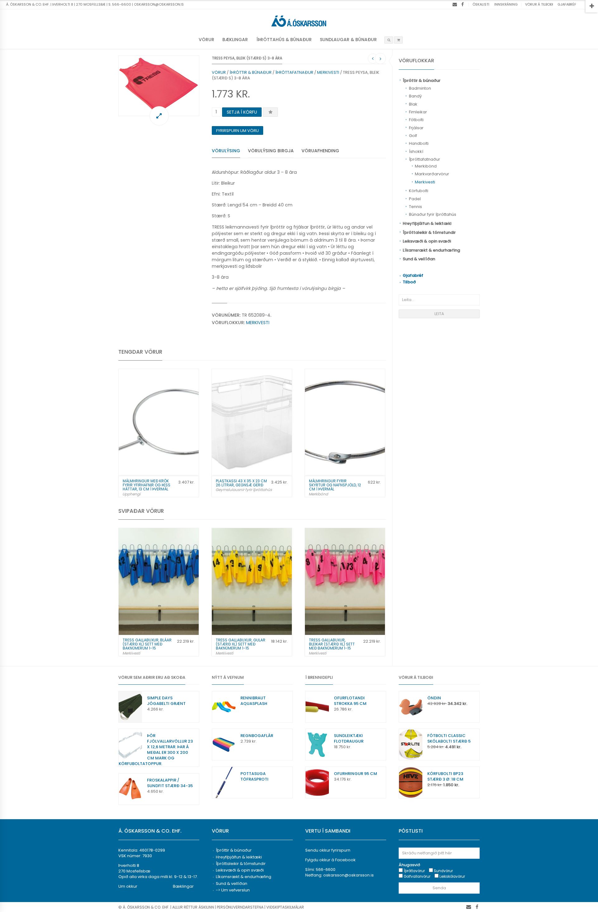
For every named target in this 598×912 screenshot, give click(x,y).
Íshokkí (416, 151)
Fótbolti (416, 120)
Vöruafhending (320, 151)
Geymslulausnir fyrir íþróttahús (244, 489)
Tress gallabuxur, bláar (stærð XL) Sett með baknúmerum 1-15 (147, 644)
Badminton (420, 88)
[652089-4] (158, 85)
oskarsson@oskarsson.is (348, 875)
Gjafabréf (567, 4)
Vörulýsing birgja (271, 151)
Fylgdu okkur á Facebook (330, 860)
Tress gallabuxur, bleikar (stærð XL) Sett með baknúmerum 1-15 (332, 644)
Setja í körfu (242, 112)
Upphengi (131, 494)
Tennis (415, 207)
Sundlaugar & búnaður (348, 39)
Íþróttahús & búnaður (284, 39)
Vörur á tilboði (539, 4)
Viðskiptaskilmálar (285, 907)
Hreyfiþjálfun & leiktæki (427, 223)
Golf (413, 136)
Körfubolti (418, 191)
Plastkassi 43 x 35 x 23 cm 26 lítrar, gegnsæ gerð (241, 483)
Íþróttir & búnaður (421, 80)
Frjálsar (416, 128)
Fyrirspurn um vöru (237, 131)
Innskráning (506, 4)
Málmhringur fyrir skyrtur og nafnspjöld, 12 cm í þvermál (335, 485)
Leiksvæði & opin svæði (427, 241)
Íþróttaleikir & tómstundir (429, 232)
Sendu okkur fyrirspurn (327, 850)
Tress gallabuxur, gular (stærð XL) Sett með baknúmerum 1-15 (240, 644)
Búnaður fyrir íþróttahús (432, 214)
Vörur (206, 39)
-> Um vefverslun (233, 890)
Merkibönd (426, 166)
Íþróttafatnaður (424, 159)
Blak (413, 104)
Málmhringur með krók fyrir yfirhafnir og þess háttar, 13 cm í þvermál (146, 485)
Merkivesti (425, 182)
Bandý (415, 96)
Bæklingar (235, 39)
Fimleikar (418, 112)
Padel (415, 199)
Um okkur (127, 886)
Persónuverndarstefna (240, 907)
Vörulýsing (226, 151)
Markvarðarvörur (432, 174)
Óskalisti (480, 4)
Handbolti (419, 143)
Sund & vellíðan (419, 259)
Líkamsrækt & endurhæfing (431, 250)
